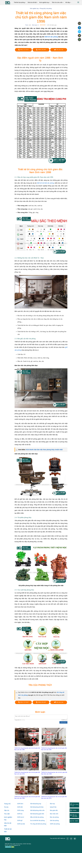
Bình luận (34, 25)
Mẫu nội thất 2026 (74, 815)
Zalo (79, 31)
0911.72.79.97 (24, 49)
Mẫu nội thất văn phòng (37, 817)
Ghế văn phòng (54, 820)
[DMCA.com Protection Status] (10, 847)
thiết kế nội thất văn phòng (45, 183)
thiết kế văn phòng (51, 37)
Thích (26, 25)
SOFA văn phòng (55, 824)
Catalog (74, 810)
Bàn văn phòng (54, 817)
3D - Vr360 (75, 821)
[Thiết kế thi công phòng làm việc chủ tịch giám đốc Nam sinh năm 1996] (41, 129)
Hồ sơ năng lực (75, 805)
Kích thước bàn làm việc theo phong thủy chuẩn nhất (44, 449)
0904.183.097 (42, 49)
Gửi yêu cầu (59, 49)
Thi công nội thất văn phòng (38, 824)
